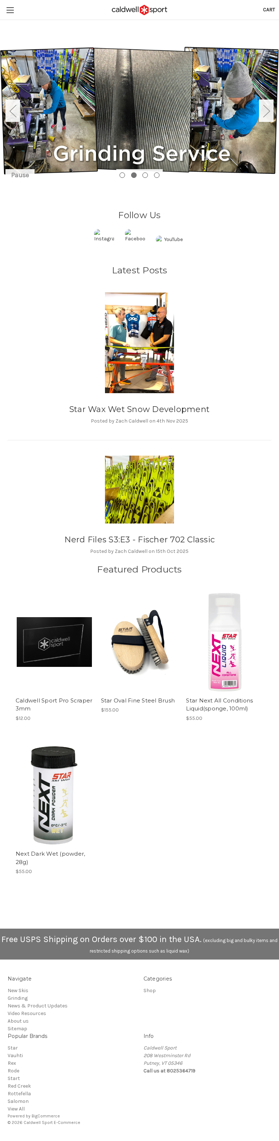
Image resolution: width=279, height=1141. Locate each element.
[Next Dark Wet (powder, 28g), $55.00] (54, 795)
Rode (13, 1071)
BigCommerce (46, 1115)
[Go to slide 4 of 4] (156, 175)
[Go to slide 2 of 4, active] (134, 175)
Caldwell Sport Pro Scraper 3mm (54, 704)
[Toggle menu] (10, 10)
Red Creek (19, 1086)
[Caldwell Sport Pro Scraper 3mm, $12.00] (54, 641)
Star (13, 1048)
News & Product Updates (38, 1006)
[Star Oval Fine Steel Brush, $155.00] (139, 641)
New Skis (18, 990)
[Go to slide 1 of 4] (122, 175)
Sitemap (17, 1029)
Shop (149, 990)
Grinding (18, 998)
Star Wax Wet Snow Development (139, 409)
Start (14, 1078)
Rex (12, 1063)
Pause (20, 175)
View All (16, 1109)
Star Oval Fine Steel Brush (138, 700)
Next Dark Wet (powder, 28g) (50, 857)
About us (18, 1021)
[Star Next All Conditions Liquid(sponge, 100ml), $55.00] (224, 641)
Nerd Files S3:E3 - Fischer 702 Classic (139, 540)
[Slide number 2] (139, 110)
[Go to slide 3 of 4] (145, 175)
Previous (12, 111)
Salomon (18, 1101)
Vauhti (15, 1055)
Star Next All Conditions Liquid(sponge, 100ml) (219, 704)
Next (266, 111)
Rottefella (19, 1094)
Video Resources (27, 1013)
